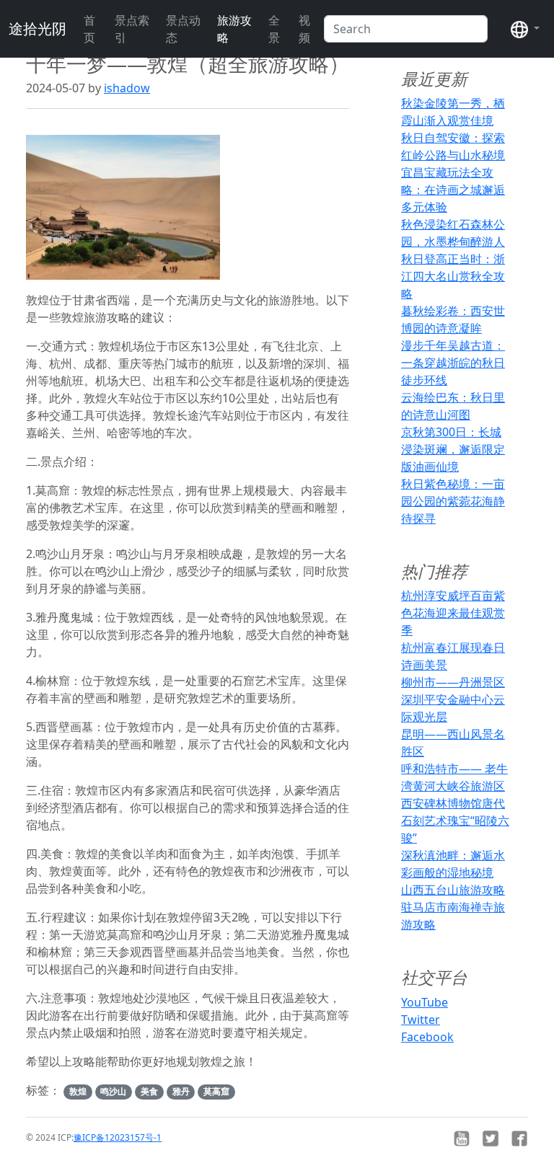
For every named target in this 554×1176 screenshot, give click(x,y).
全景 (274, 28)
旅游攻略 (234, 28)
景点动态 (183, 28)
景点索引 (132, 28)
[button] (525, 29)
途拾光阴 (37, 28)
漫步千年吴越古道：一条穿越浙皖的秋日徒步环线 (453, 362)
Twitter (420, 1019)
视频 (304, 28)
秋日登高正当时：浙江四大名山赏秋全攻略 (453, 276)
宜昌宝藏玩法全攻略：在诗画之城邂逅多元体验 (453, 189)
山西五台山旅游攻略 (453, 890)
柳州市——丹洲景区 (453, 682)
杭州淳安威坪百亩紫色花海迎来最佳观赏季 (453, 613)
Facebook (427, 1037)
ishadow (127, 88)
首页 (89, 28)
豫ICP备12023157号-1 (118, 1137)
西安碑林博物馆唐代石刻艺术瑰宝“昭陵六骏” (455, 820)
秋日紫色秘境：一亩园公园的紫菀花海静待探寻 (453, 501)
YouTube (424, 1002)
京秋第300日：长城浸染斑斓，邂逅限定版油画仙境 (453, 449)
